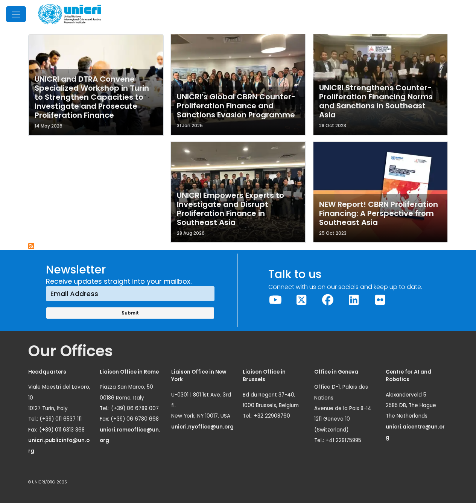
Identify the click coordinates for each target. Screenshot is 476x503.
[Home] (69, 14)
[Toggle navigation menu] (16, 14)
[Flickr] (380, 300)
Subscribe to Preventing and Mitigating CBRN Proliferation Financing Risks (31, 246)
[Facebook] (328, 300)
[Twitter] (302, 300)
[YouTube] (275, 300)
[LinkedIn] (354, 300)
